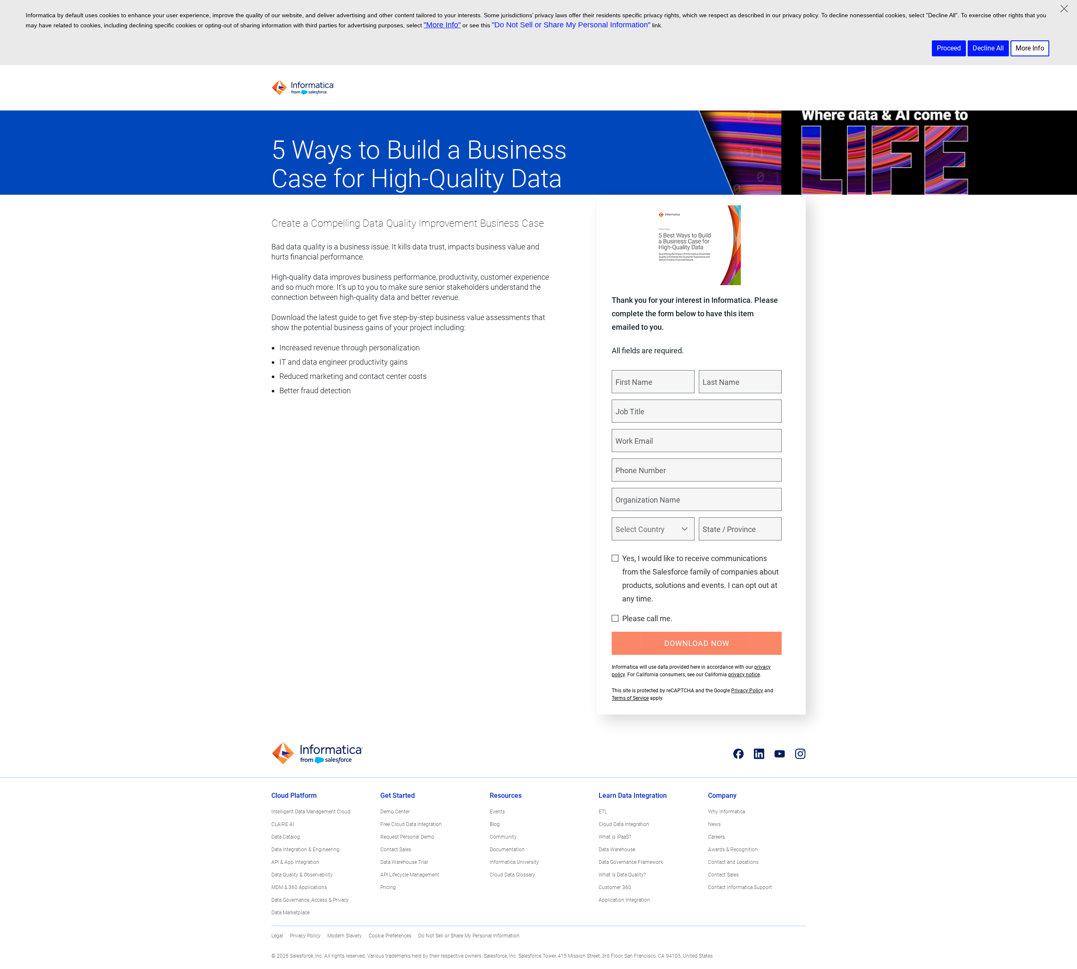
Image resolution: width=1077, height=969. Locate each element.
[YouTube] (780, 753)
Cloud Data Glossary (512, 875)
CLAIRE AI (282, 824)
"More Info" (442, 25)
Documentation (507, 850)
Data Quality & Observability (302, 875)
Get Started (397, 796)
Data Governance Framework (631, 862)
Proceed (949, 48)
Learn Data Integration (633, 796)
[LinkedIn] (759, 753)
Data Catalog (285, 837)
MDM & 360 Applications (299, 887)
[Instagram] (800, 753)
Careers (716, 837)
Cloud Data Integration (624, 824)
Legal (277, 936)
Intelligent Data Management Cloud (310, 812)
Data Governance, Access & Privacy (310, 900)
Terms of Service (630, 698)
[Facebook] (738, 753)
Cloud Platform (294, 796)
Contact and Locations (733, 862)
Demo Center (395, 812)
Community (503, 837)
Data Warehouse (617, 850)
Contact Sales (395, 850)
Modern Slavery (344, 936)
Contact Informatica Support (740, 887)
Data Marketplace (290, 913)
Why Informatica (726, 812)
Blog (495, 824)
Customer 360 (615, 887)
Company (722, 796)
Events (497, 812)
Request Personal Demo (407, 837)
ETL (603, 812)
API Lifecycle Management (409, 875)
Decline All (988, 48)
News (714, 824)
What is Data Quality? (622, 875)
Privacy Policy (747, 691)
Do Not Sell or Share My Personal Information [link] (469, 936)
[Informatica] (302, 87)
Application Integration (624, 900)
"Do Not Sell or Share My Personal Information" (571, 25)
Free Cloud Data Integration (411, 824)
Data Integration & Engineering (305, 850)
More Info (1030, 48)
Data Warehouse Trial (404, 862)
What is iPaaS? (615, 837)
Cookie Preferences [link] (390, 936)
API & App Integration (295, 862)
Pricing (388, 887)
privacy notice (744, 675)
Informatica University (514, 862)
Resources (506, 796)
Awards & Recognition (733, 850)
